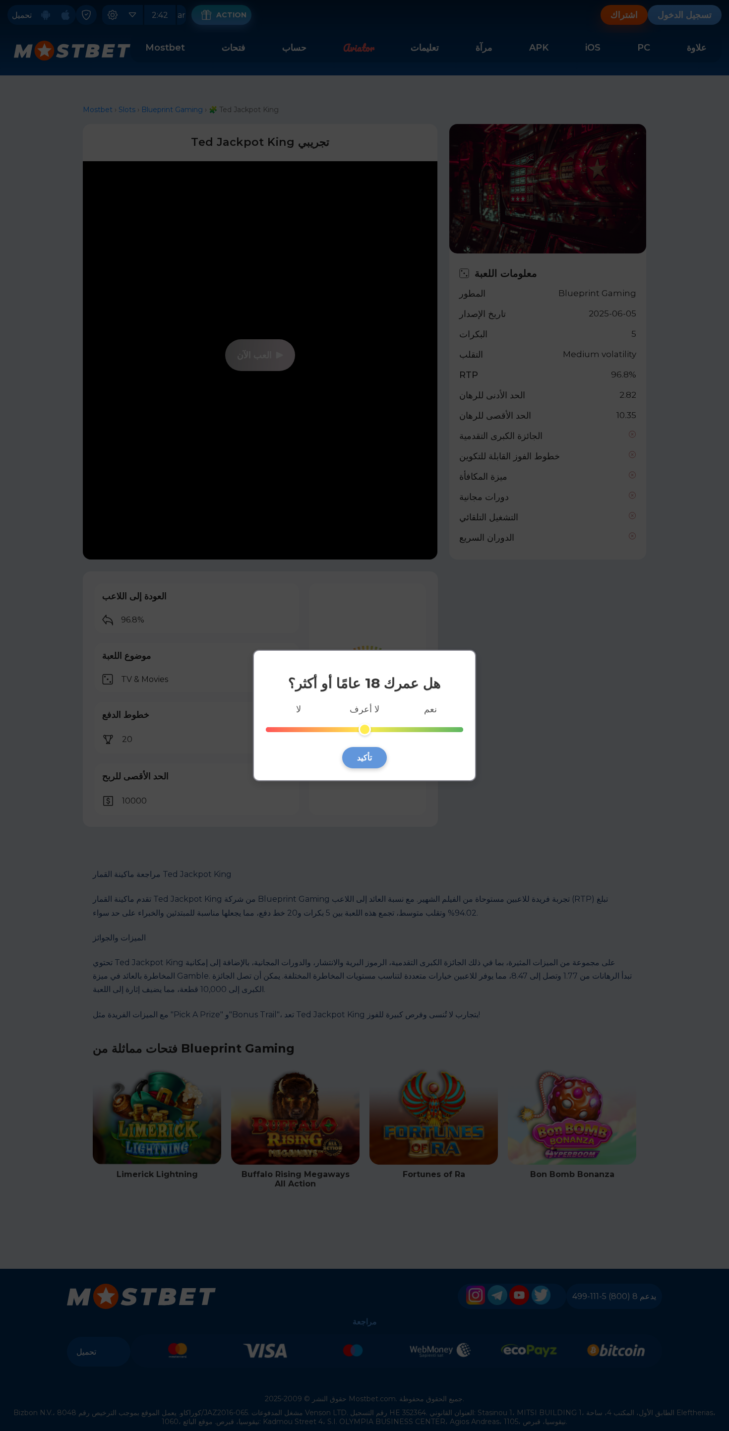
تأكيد (364, 757)
